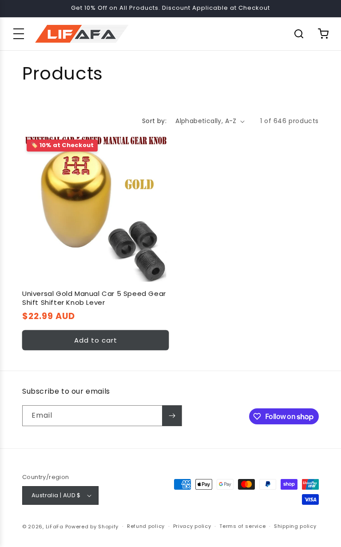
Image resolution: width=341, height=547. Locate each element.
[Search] (299, 34)
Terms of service (242, 526)
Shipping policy (295, 526)
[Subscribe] (172, 415)
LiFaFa (54, 526)
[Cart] (323, 34)
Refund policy (146, 526)
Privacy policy (192, 526)
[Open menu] (18, 34)
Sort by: (154, 120)
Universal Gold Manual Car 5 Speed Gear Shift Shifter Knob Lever (94, 298)
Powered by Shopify (92, 526)
